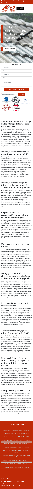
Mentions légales (23, 486)
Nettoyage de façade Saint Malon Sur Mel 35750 (16, 463)
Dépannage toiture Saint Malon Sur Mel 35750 (16, 433)
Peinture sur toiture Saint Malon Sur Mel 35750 (16, 437)
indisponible (6, 1)
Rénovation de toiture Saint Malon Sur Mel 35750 (16, 430)
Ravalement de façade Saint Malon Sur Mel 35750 (16, 460)
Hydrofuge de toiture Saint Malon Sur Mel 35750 (16, 447)
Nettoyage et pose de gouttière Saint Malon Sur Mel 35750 (16, 456)
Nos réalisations (9, 49)
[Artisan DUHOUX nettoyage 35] (8, 8)
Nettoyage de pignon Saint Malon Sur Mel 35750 (16, 467)
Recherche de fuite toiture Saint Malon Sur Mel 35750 (16, 440)
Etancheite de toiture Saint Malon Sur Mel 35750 (16, 443)
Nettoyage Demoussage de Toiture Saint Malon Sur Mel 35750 (16, 451)
